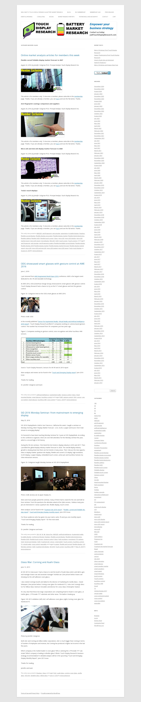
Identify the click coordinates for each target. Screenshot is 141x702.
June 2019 (97, 200)
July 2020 (97, 168)
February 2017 (98, 269)
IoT (95, 500)
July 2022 (97, 118)
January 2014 (98, 356)
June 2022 (97, 121)
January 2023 (98, 106)
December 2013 (99, 358)
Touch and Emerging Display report (64, 372)
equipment (97, 450)
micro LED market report (101, 522)
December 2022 (99, 109)
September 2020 (99, 163)
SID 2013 (27, 675)
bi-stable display (73, 233)
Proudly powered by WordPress (50, 693)
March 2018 (97, 237)
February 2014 (98, 353)
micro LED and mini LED (39, 248)
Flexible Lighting (26, 238)
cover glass (73, 673)
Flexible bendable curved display (64, 243)
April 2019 (97, 205)
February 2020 (98, 180)
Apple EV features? (100, 62)
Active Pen (49, 534)
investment (71, 539)
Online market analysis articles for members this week (50, 55)
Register (96, 616)
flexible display (80, 243)
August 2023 (98, 101)
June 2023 (97, 104)
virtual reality (27, 544)
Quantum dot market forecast (103, 546)
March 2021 (97, 151)
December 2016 (99, 274)
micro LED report (35, 241)
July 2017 (97, 257)
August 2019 (98, 195)
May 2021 (97, 146)
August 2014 (98, 338)
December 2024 (99, 86)
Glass (56, 238)
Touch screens (72, 241)
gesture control (68, 397)
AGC (55, 673)
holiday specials (99, 492)
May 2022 (97, 123)
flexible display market (41, 246)
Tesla (71, 248)
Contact (105, 17)
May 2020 (97, 173)
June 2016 (97, 289)
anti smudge (56, 233)
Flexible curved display (28, 236)
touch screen (63, 241)
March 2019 (97, 207)
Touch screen (60, 547)
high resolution (63, 539)
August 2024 (98, 91)
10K (38, 534)
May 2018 (97, 232)
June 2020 (97, 170)
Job (95, 504)
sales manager (99, 551)
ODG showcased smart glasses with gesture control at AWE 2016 (53, 265)
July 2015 (97, 316)
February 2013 (98, 380)
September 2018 (99, 222)
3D (95, 406)
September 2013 (99, 365)
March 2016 (97, 296)
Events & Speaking (26, 17)
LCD (84, 544)
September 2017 (99, 252)
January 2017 (98, 272)
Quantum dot (45, 542)
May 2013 (97, 375)
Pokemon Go (98, 539)
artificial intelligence (43, 395)
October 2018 (98, 220)
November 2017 (99, 247)
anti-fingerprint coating (46, 243)
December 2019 (99, 185)
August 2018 (98, 225)
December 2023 (99, 96)
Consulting (41, 17)
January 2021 (98, 155)
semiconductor (99, 554)
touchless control (46, 397)
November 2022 (99, 111)
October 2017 (98, 249)
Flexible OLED (35, 238)
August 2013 (98, 368)
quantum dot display (42, 547)
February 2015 (98, 326)
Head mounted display (101, 482)
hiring (96, 487)
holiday (96, 490)
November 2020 (99, 160)
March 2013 (97, 378)
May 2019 (97, 202)
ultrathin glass (35, 675)
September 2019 (99, 193)
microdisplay (45, 241)
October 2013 (98, 363)
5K (42, 534)
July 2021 (97, 141)
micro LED (61, 238)
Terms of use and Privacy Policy (30, 693)
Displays (82, 233)
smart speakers (99, 569)
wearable (43, 544)
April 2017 (97, 264)
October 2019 (98, 190)
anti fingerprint (47, 233)
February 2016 (98, 299)
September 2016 (99, 281)
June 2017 (97, 259)
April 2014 (97, 348)
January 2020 (98, 183)
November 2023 (99, 99)
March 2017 (97, 267)
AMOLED (39, 233)
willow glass (44, 675)
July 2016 (97, 286)
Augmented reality (55, 395)
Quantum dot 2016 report (53, 510)
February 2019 (98, 210)
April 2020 (97, 175)
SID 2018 (97, 559)
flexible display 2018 (27, 246)
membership (78, 96)
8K (44, 534)
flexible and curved (66, 544)
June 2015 (97, 318)
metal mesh (98, 514)
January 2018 (98, 242)
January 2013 (98, 383)
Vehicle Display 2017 (100, 591)
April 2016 (97, 294)
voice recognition (99, 601)
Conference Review (38, 537)
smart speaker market (101, 566)
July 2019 (97, 197)
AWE (61, 397)
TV (22, 544)
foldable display (99, 470)
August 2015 (98, 314)
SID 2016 (52, 547)
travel (96, 586)
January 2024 (98, 94)
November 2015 (99, 306)
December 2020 (99, 158)
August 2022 (98, 116)
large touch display (31, 542)
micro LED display (70, 238)
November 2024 (99, 89)
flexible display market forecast (59, 246)
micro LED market (52, 248)
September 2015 (99, 311)
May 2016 (97, 291)
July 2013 (97, 370)
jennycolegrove (37, 251)
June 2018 (97, 230)
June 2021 (97, 143)
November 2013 (99, 360)
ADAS (96, 418)
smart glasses (36, 397)
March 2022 (97, 128)
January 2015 (98, 328)
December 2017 (99, 244)
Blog (69, 12)
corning (67, 673)
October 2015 (98, 309)
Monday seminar (26, 547)
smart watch (59, 542)
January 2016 (98, 301)
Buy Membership (80, 12)
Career (96, 438)
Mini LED (52, 241)
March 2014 (97, 351)
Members (97, 512)
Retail (96, 549)
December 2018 (99, 215)
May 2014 (97, 346)
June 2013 (97, 373)
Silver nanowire (99, 561)
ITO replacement (99, 502)
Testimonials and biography (88, 17)
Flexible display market (60, 236)
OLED (57, 241)
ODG (74, 397)
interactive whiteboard (101, 495)
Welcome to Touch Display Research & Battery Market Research (42, 12)
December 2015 (99, 304)
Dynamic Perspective (100, 448)
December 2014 (99, 331)
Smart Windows (99, 574)
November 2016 (99, 276)
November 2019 (99, 188)
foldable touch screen (101, 472)
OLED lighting (98, 537)
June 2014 (97, 343)
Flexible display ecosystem (44, 236)
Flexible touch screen (47, 238)
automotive (64, 233)
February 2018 (98, 239)
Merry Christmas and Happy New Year (106, 65)
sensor (79, 397)
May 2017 (97, 262)
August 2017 (98, 254)
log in (58, 99)
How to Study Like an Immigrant (104, 60)
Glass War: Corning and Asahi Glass (40, 562)
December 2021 (99, 133)
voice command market (101, 596)
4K (40, 534)
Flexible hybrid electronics (76, 236)
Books (51, 17)
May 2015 (97, 321)
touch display (77, 248)
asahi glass (60, 673)
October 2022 (98, 114)
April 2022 (97, 126)
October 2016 (98, 279)
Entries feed (98, 621)
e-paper (56, 544)
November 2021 (99, 136)
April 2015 (97, 323)
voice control (51, 400)
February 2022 (98, 131)
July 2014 (97, 341)
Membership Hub (95, 12)
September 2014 (99, 336)
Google (96, 480)
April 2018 (97, 235)
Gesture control (66, 395)
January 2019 (98, 212)
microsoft (97, 529)
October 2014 (98, 333)
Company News (99, 440)
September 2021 (99, 138)
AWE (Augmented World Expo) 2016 (46, 276)
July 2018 (97, 227)
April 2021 (97, 148)
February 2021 (98, 153)
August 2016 (98, 284)
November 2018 (99, 217)
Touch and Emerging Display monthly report (44, 512)
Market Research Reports (66, 17)
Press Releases (109, 12)
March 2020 (97, 178)
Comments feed (99, 623)
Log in (96, 618)
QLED (96, 542)
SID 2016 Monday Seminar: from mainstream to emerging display (52, 414)
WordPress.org (99, 625)
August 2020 (98, 165)
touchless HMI (42, 400)
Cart (114, 17)
